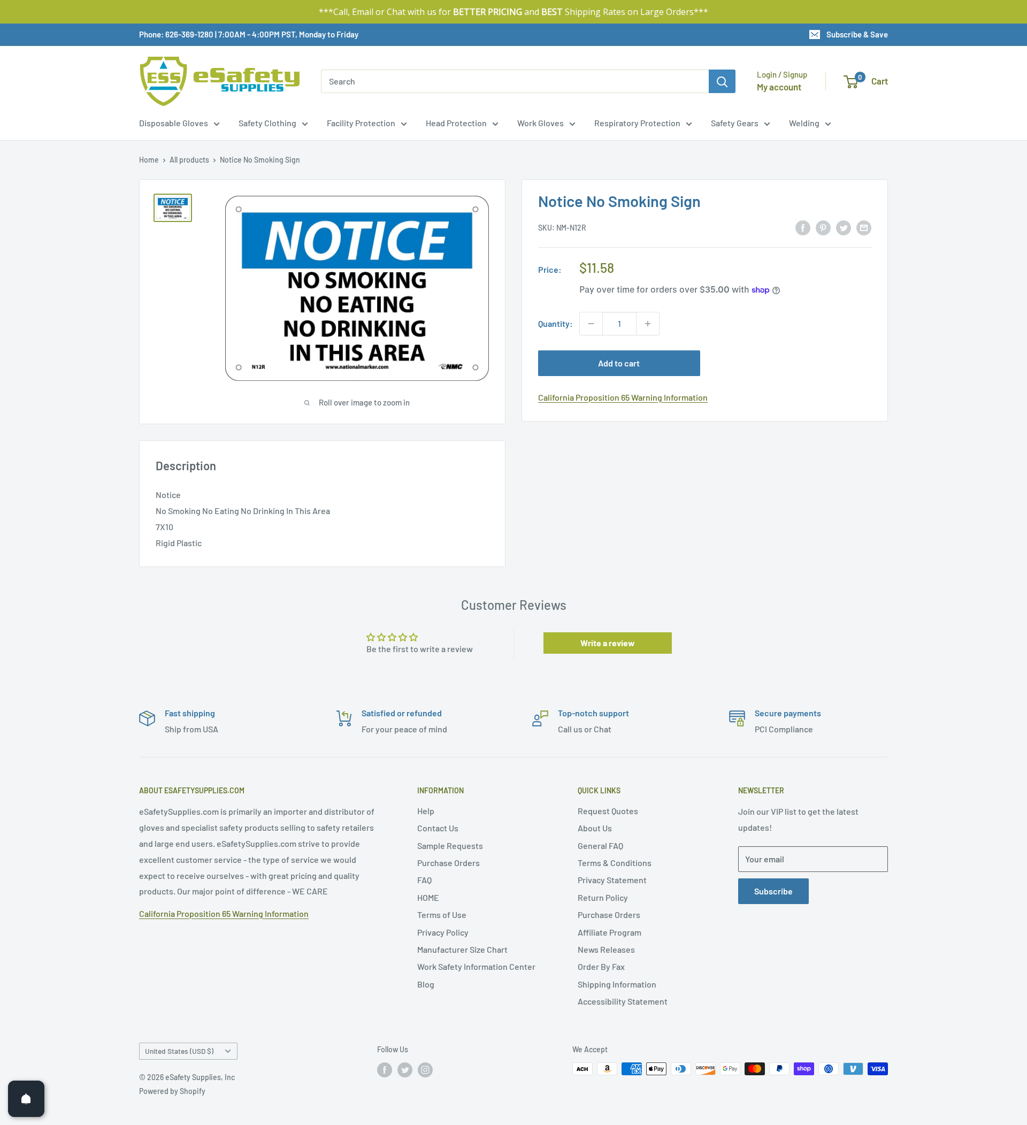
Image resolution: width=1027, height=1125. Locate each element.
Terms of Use (441, 914)
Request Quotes (608, 811)
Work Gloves (540, 123)
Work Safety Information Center (476, 966)
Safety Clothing (267, 123)
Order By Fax (601, 966)
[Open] (26, 1099)
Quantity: (555, 323)
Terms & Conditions (615, 863)
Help (425, 811)
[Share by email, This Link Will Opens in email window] (863, 227)
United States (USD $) (179, 1050)
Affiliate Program (609, 932)
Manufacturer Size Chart (462, 949)
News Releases (606, 949)
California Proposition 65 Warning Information (623, 397)
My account (779, 86)
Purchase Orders (448, 863)
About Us (595, 828)
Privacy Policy (443, 932)
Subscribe (773, 891)
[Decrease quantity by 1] (591, 323)
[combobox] (515, 81)
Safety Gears (734, 123)
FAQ (424, 880)
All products (189, 159)
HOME (428, 897)
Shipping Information (617, 984)
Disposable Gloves (173, 123)
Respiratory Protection (637, 123)
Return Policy (603, 897)
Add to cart (619, 363)
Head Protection (456, 123)
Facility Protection (361, 123)
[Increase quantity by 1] (648, 323)
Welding (804, 123)
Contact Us (437, 828)
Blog (425, 984)
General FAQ (600, 845)
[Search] (722, 81)
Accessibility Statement (623, 1001)
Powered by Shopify (172, 1091)
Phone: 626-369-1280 (176, 34)
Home (149, 159)
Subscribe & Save (857, 34)
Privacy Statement (612, 880)
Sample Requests (450, 845)
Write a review (607, 643)
